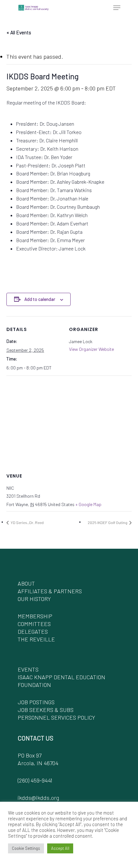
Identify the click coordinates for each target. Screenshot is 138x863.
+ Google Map (88, 504)
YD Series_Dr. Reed (27, 522)
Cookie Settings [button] (26, 848)
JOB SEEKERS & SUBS (45, 709)
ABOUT (26, 583)
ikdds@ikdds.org (38, 797)
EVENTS (28, 669)
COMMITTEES (34, 623)
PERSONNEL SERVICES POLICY (56, 717)
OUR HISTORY (34, 598)
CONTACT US (35, 738)
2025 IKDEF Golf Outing (108, 522)
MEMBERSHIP (35, 616)
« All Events (18, 32)
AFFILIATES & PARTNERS (50, 591)
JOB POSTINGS (36, 702)
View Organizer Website (91, 349)
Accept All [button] (60, 848)
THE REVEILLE (36, 639)
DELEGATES (33, 631)
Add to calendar (39, 299)
